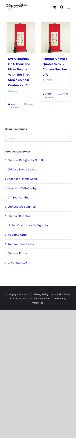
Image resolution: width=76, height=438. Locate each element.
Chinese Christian (19, 216)
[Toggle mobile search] (61, 7)
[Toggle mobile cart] (54, 7)
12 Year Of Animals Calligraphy (27, 225)
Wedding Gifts (17, 234)
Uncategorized (17, 262)
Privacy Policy (41, 294)
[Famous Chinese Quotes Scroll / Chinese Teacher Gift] (55, 37)
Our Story (55, 294)
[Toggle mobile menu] (69, 7)
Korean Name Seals (20, 244)
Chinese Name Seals (21, 169)
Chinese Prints (17, 253)
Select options (14, 106)
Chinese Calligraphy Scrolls (26, 160)
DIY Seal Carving (18, 197)
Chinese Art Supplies (21, 206)
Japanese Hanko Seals (22, 178)
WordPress (37, 302)
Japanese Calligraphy (21, 188)
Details (30, 104)
